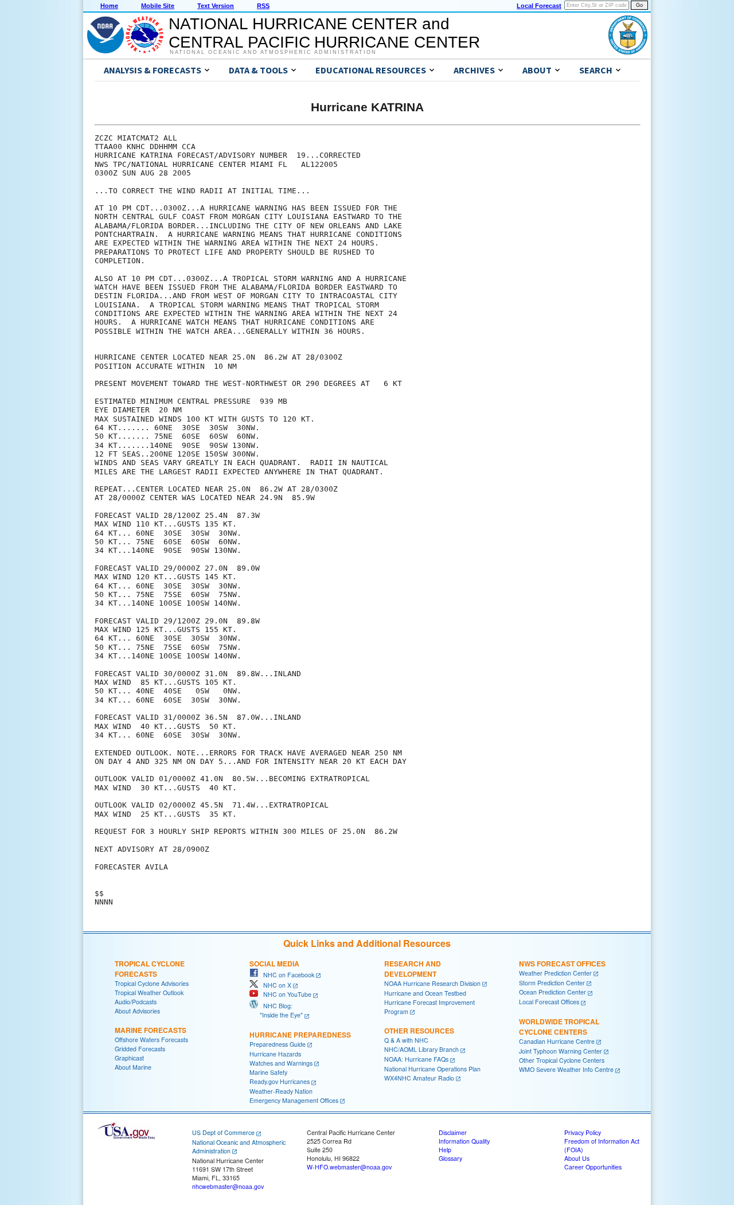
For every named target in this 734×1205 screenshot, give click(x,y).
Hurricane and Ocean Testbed (425, 993)
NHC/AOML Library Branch (421, 1049)
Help (445, 1149)
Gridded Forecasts (140, 1048)
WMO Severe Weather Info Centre (566, 1069)
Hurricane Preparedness (300, 1034)
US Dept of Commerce (223, 1132)
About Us (576, 1158)
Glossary (450, 1158)
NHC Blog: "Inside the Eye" (276, 1010)
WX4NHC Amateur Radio (419, 1078)
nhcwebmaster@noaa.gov (228, 1186)
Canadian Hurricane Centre (557, 1041)
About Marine (133, 1067)
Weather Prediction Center (555, 973)
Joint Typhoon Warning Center (560, 1051)
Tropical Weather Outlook (149, 992)
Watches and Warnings (281, 1063)
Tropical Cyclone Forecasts (150, 968)
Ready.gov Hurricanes (279, 1081)
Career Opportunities (593, 1167)
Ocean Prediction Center (552, 992)
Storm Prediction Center (552, 982)
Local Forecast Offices (549, 1001)
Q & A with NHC (406, 1040)
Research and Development (412, 968)
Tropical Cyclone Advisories (152, 983)
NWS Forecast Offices (562, 963)
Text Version (215, 5)
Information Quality (464, 1141)
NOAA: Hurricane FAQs (416, 1059)
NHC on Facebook (286, 974)
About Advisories (137, 1011)
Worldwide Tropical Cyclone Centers (559, 1026)
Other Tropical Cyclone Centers (561, 1060)
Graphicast (129, 1058)
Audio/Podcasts (136, 1001)
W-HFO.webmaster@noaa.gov (349, 1167)
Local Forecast (539, 5)
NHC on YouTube (284, 994)
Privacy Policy (582, 1132)
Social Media (274, 963)
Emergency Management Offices (293, 1100)
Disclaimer (453, 1132)
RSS (263, 5)
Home (109, 5)
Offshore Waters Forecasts (151, 1039)
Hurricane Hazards (275, 1054)
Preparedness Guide (277, 1044)
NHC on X (274, 985)
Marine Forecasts (150, 1030)
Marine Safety (268, 1072)
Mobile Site (157, 5)
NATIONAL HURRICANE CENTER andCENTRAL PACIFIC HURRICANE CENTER (324, 33)
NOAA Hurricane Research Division (432, 983)
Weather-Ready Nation (281, 1091)
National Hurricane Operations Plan (432, 1068)
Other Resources (419, 1030)
